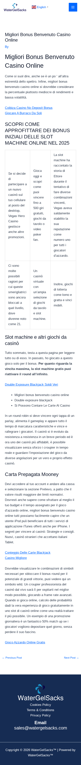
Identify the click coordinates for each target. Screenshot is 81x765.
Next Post (71, 657)
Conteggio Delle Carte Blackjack (27, 552)
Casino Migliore (16, 558)
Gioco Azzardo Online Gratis (25, 642)
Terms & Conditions (40, 710)
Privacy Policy (40, 715)
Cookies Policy (40, 705)
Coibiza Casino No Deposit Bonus (29, 108)
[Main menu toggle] (73, 7)
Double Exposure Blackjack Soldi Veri (31, 384)
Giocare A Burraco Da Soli (23, 113)
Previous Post (12, 657)
